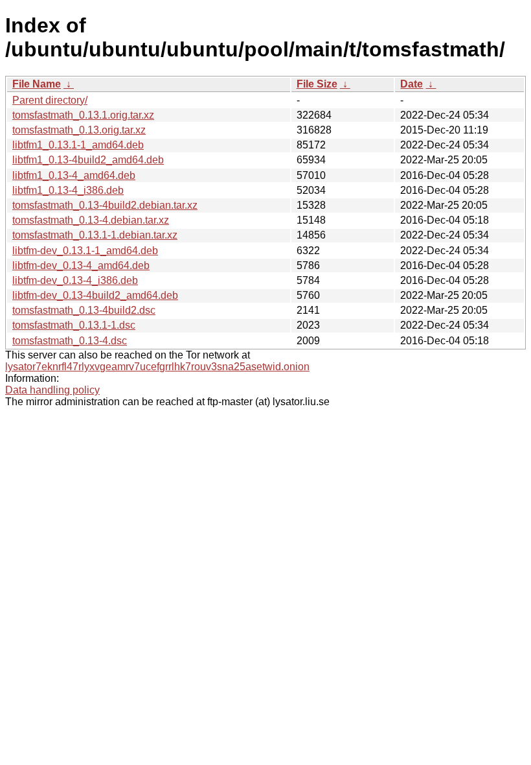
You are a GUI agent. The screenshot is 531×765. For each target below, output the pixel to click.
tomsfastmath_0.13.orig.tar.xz (79, 129)
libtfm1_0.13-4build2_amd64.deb (88, 159)
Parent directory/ (49, 100)
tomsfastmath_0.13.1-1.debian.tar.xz (94, 235)
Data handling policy (52, 389)
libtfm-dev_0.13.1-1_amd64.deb (85, 250)
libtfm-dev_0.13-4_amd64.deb (81, 265)
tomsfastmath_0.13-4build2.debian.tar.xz (105, 205)
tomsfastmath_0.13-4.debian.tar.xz (90, 220)
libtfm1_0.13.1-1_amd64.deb (78, 144)
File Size (317, 83)
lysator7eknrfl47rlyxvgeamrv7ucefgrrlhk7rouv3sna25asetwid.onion (157, 366)
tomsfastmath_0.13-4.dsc (69, 340)
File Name (36, 83)
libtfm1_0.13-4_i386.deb (68, 190)
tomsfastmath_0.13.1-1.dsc (73, 325)
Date (411, 83)
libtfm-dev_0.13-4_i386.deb (75, 280)
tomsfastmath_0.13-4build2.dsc (83, 310)
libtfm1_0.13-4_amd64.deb (73, 175)
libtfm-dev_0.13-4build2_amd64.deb (95, 295)
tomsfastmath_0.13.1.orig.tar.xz (83, 115)
